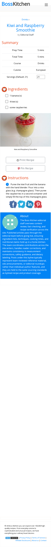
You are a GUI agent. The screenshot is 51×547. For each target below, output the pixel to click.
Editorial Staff (38, 216)
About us (35, 540)
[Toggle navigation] (46, 4)
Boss (16, 3)
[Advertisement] (25, 399)
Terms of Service (38, 538)
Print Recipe (26, 160)
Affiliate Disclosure (22, 540)
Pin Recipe (26, 168)
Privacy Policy (25, 538)
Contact (43, 540)
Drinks (25, 19)
